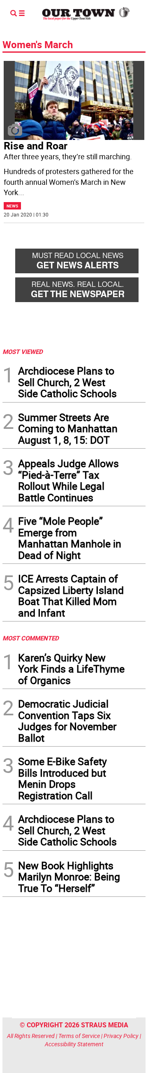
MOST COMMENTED (30, 638)
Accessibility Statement (74, 1044)
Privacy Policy (121, 1036)
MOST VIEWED (22, 351)
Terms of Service (79, 1036)
